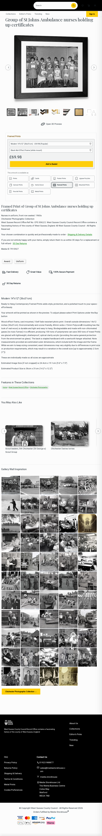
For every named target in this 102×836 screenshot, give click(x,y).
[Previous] (8, 67)
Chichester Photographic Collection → (21, 691)
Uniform (20, 261)
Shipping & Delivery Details (80, 234)
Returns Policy (10, 768)
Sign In (92, 14)
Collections (11, 14)
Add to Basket (51, 164)
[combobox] (53, 5)
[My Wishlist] (82, 5)
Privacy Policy (10, 762)
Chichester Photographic (39, 387)
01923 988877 (46, 762)
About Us (73, 723)
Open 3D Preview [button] (54, 124)
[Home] (17, 5)
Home (5, 387)
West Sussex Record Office (18, 387)
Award (7, 261)
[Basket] (89, 5)
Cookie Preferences (13, 790)
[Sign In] (95, 5)
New (48, 14)
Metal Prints (9, 784)
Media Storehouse (58, 812)
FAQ (6, 757)
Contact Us (42, 757)
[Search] (73, 5)
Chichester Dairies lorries (63, 448)
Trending (38, 14)
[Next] (94, 67)
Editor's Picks (25, 14)
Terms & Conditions (13, 779)
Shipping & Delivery (13, 773)
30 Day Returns (20, 243)
